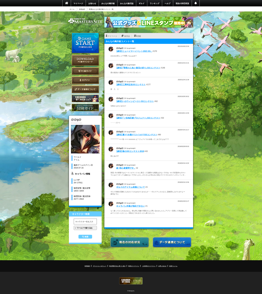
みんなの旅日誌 (126, 3)
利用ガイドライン (133, 266)
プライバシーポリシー (99, 266)
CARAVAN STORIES (131, 280)
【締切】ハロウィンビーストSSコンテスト (135, 101)
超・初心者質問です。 (125, 167)
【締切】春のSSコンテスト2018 (130, 151)
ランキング (154, 3)
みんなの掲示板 (108, 3)
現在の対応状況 (182, 3)
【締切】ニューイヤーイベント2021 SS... (134, 51)
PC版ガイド (85, 71)
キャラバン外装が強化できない (130, 205)
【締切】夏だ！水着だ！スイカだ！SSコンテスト (136, 134)
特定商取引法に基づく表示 (117, 266)
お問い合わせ (162, 266)
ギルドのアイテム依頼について (130, 186)
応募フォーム (173, 266)
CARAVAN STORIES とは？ (85, 98)
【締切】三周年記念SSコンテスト (131, 84)
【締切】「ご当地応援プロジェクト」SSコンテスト (138, 117)
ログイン (85, 80)
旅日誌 (127, 36)
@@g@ (82, 9)
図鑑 (139, 36)
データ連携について (85, 89)
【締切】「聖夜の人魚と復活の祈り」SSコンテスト (138, 67)
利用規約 (87, 266)
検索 (86, 237)
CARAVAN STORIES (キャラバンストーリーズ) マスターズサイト (85, 21)
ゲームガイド (85, 107)
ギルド (142, 3)
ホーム (72, 9)
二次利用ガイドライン (149, 266)
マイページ (78, 3)
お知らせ (92, 3)
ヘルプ (167, 3)
